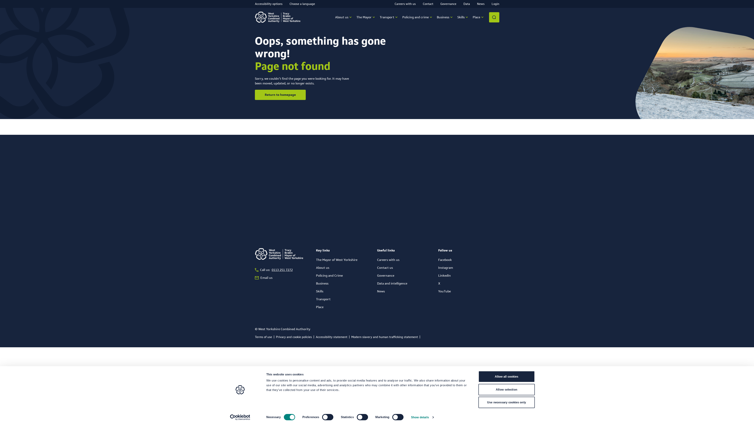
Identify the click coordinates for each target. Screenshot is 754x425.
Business (322, 283)
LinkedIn (444, 275)
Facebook (445, 260)
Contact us (385, 268)
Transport (323, 299)
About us (322, 268)
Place (319, 307)
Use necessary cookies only (506, 402)
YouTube (444, 291)
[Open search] (494, 17)
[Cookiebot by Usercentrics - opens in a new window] (240, 417)
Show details (420, 417)
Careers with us (405, 4)
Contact (428, 4)
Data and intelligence (392, 283)
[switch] (327, 417)
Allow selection (506, 389)
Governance (448, 4)
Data (466, 4)
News (481, 4)
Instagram (445, 268)
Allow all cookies (506, 376)
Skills (319, 291)
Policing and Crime (329, 275)
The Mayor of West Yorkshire (336, 260)
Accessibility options (268, 4)
